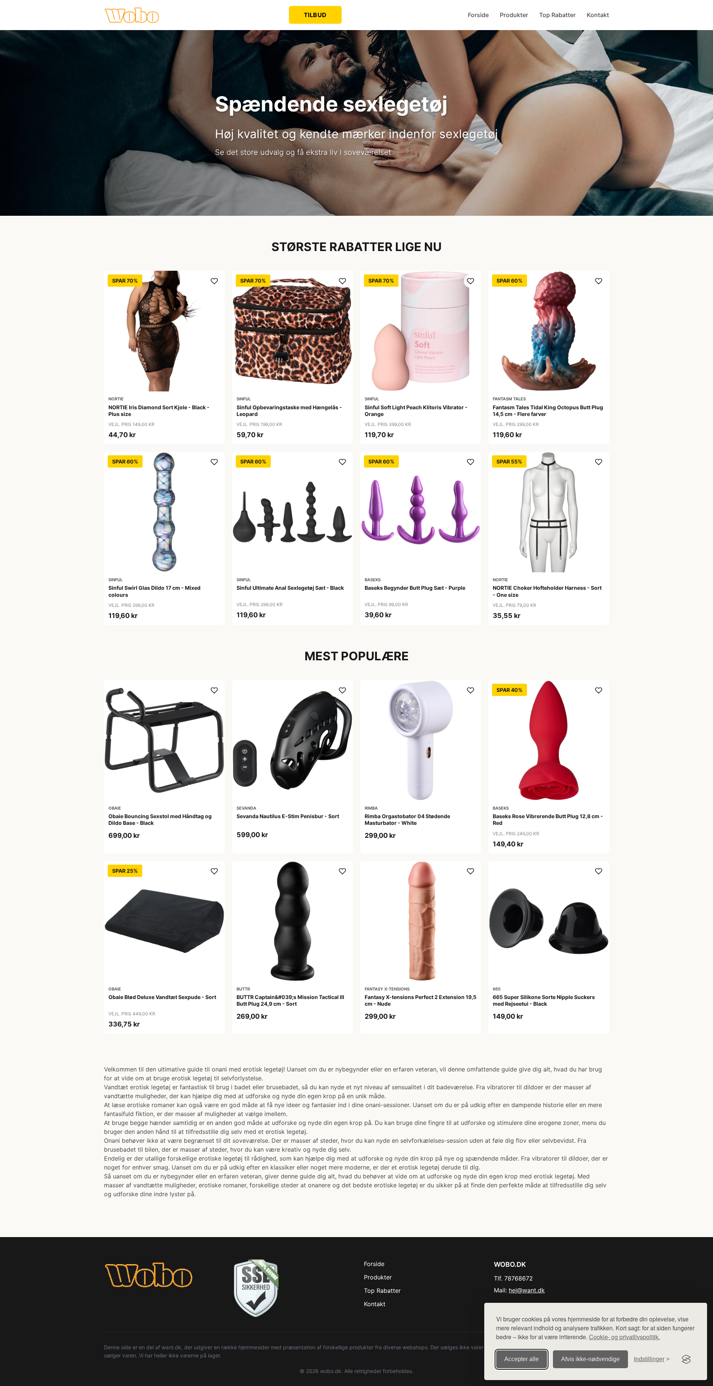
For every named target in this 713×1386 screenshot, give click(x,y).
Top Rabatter (557, 15)
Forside (478, 15)
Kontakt (598, 15)
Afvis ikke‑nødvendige (590, 1359)
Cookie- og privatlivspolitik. (624, 1337)
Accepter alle (521, 1359)
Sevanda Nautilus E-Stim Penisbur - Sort (288, 816)
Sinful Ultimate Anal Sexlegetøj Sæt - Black (290, 588)
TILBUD (315, 15)
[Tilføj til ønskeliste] (214, 281)
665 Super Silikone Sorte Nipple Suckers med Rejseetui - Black (544, 1000)
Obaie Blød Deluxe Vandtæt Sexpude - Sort (162, 997)
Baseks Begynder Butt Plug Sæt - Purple (415, 588)
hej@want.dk (527, 1290)
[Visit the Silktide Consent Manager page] (686, 1359)
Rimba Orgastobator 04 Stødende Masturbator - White (407, 819)
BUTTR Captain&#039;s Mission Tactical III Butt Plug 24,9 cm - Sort (290, 1000)
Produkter (514, 15)
